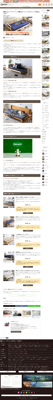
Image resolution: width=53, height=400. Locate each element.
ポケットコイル (10, 357)
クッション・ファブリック (43, 349)
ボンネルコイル (16, 357)
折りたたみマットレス (48, 357)
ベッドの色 (2, 351)
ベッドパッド (19, 359)
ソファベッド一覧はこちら (22, 295)
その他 (20, 362)
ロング (38, 355)
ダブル (23, 355)
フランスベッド (20, 364)
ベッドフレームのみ (11, 347)
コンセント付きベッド (46, 346)
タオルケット (10, 360)
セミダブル (19, 355)
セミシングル (10, 355)
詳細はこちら (28, 230)
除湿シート (22, 360)
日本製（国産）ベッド (18, 347)
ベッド (8, 7)
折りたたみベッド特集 (44, 366)
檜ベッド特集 (19, 366)
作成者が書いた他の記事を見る (16, 331)
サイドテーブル (10, 362)
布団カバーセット (33, 359)
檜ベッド (13, 349)
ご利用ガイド (8, 371)
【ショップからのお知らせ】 (26, 6)
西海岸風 (26, 353)
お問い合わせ (45, 371)
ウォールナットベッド (19, 349)
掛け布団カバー (39, 359)
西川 (37, 364)
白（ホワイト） (10, 351)
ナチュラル (21, 351)
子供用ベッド (20, 346)
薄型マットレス (41, 357)
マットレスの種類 (3, 357)
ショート (34, 355)
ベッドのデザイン (3, 353)
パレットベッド (26, 346)
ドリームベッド (26, 364)
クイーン (26, 355)
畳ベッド (9, 349)
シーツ (28, 359)
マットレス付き (15, 346)
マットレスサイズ (3, 355)
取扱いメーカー (3, 364)
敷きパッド (24, 359)
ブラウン (26, 351)
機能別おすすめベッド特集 (12, 366)
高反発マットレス (22, 357)
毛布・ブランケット (16, 360)
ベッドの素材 (2, 349)
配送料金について (26, 371)
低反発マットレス (28, 357)
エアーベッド (31, 346)
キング (30, 355)
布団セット (14, 359)
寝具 (31, 7)
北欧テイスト (10, 353)
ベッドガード (16, 362)
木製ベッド (25, 349)
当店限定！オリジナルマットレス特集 (27, 366)
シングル (15, 355)
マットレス (20, 7)
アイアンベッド (31, 349)
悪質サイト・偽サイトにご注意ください (26, 395)
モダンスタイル (21, 353)
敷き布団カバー (45, 359)
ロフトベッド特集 (36, 366)
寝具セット (9, 359)
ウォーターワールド (32, 364)
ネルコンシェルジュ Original (12, 364)
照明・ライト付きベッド (38, 346)
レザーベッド (36, 349)
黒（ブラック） (16, 351)
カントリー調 (15, 353)
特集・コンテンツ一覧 (4, 366)
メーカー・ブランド (43, 7)
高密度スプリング (35, 357)
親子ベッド (9, 346)
